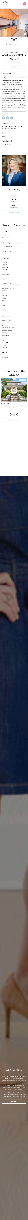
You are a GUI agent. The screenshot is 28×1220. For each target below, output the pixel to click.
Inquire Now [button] (14, 67)
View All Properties (14, 420)
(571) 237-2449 (14, 201)
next (16, 40)
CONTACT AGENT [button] (14, 212)
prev (12, 40)
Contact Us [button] (14, 1101)
